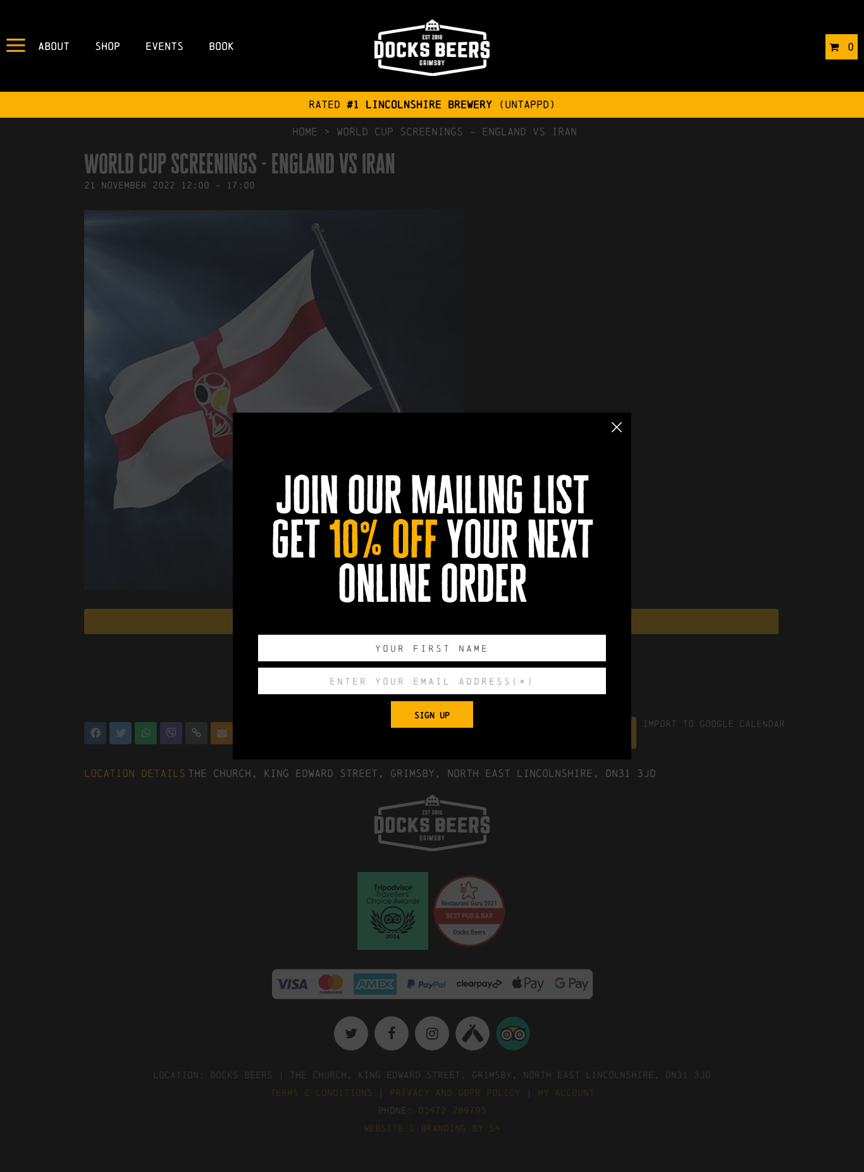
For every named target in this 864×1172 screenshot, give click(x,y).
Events (164, 46)
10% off (383, 540)
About (54, 46)
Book (221, 46)
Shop (107, 46)
